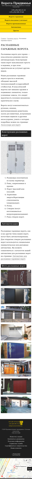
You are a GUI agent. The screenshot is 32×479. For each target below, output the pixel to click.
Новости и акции (16, 437)
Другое (16, 30)
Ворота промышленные (16, 23)
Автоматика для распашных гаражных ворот (14, 257)
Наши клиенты (16, 448)
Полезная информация (16, 441)
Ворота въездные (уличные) (16, 20)
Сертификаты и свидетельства (16, 446)
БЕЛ (29, 469)
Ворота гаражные (16, 16)
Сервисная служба (16, 443)
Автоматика (16, 27)
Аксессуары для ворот (10, 125)
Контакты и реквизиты (16, 439)
